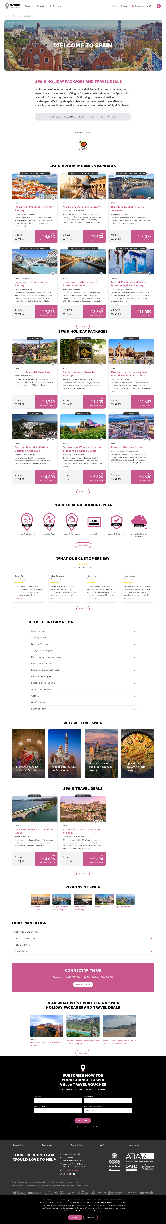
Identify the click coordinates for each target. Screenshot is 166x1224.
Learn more (83, 545)
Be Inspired (42, 6)
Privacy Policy (80, 1205)
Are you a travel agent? (94, 1106)
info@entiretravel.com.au (74, 1170)
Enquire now (84, 984)
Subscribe (82, 1121)
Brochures (125, 6)
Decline (90, 1217)
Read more (19, 598)
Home (7, 16)
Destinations (18, 16)
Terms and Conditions (93, 1127)
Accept (75, 1217)
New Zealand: (100, 977)
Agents (115, 6)
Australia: (68, 977)
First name (38, 1096)
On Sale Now (55, 6)
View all (83, 326)
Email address (39, 1106)
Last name (88, 1096)
